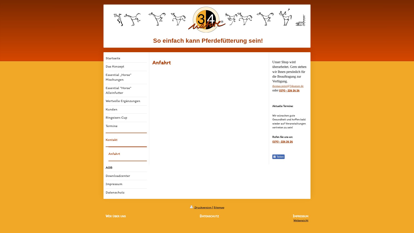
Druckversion (203, 207)
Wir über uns (116, 216)
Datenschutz (209, 216)
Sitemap (219, 207)
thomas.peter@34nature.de (288, 86)
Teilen (280, 156)
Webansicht (300, 220)
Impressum (300, 216)
